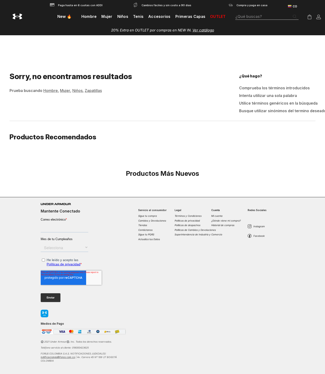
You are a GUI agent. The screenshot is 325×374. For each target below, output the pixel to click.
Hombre (50, 90)
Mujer (65, 90)
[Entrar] (318, 17)
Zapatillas (93, 90)
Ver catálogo (203, 30)
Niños (77, 90)
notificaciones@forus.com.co (58, 357)
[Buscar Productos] (296, 17)
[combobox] (267, 17)
